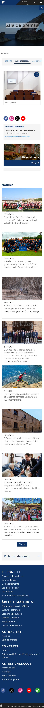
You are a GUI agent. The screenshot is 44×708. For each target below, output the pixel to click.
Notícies (8, 61)
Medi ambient (8, 621)
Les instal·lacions (10, 587)
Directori (6, 650)
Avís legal (6, 671)
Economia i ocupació (12, 613)
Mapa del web (9, 675)
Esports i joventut (10, 617)
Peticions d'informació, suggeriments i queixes (21, 656)
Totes (22, 544)
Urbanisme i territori (12, 625)
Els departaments (10, 583)
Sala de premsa (22, 61)
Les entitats (7, 591)
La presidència (9, 580)
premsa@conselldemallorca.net (17, 137)
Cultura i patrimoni (11, 610)
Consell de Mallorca (1, 705)
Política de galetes (11, 679)
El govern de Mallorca (12, 576)
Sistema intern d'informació (15, 595)
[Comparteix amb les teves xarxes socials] (41, 7)
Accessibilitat (8, 667)
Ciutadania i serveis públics (15, 606)
